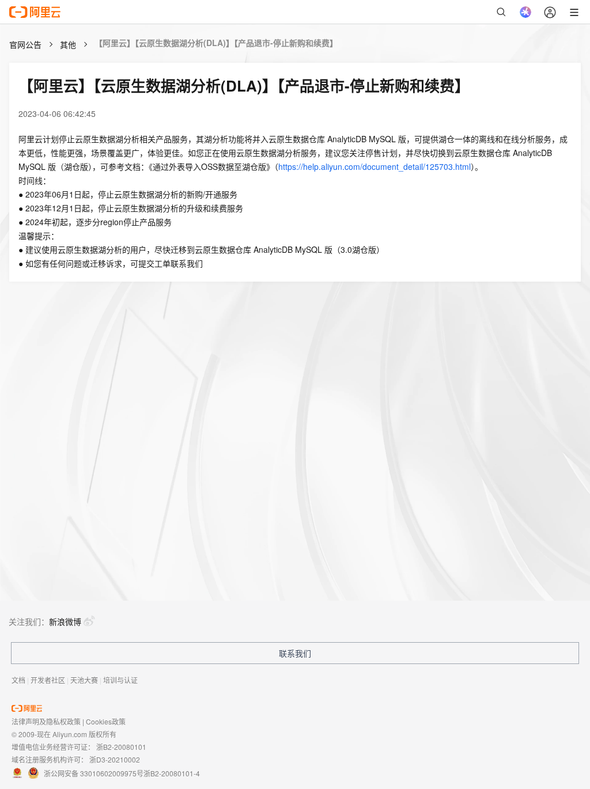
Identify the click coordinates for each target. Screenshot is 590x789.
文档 (18, 680)
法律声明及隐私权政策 (46, 721)
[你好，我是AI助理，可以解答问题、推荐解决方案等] (525, 12)
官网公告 (25, 44)
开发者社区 (48, 680)
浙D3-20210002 (114, 759)
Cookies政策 (106, 721)
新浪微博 (65, 621)
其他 (68, 44)
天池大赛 (84, 680)
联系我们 (295, 653)
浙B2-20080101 (121, 747)
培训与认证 (120, 680)
